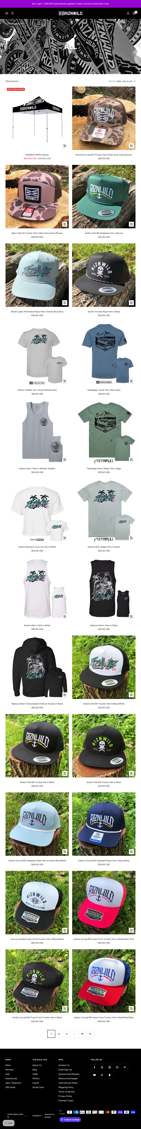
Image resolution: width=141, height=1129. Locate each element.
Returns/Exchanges (68, 1078)
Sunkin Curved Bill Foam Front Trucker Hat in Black (37, 1017)
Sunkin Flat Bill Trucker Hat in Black (104, 782)
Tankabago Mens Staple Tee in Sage (104, 468)
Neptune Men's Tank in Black (104, 625)
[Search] (12, 13)
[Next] (90, 1034)
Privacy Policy (65, 1096)
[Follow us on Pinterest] (125, 1067)
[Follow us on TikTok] (102, 1075)
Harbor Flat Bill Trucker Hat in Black (37, 782)
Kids (8, 1074)
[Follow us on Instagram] (117, 1067)
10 (82, 1034)
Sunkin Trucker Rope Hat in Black (104, 311)
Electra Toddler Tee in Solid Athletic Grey (37, 390)
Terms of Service (67, 1092)
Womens (10, 1069)
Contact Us (64, 1065)
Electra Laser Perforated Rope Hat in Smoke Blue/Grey (37, 311)
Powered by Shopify (49, 1115)
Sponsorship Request (69, 1074)
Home (8, 24)
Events (35, 1083)
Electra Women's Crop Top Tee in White (37, 547)
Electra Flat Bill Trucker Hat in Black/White (103, 704)
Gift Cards (10, 1087)
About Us (37, 1065)
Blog (34, 1069)
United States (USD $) (15, 1115)
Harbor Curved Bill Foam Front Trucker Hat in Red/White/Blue (104, 1017)
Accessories (11, 1078)
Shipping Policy (66, 1087)
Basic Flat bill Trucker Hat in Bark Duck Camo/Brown (37, 233)
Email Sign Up (65, 1069)
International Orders (68, 1083)
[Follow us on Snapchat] (109, 1075)
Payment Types (66, 1100)
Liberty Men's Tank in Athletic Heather (37, 468)
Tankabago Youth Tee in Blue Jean (103, 390)
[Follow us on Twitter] (102, 1067)
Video (35, 1074)
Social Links (38, 1087)
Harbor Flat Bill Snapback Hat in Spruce (104, 233)
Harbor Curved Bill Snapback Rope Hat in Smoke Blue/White (37, 860)
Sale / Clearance (13, 1083)
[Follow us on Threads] (109, 1067)
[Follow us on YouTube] (94, 1075)
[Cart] (134, 13)
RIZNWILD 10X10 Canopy (37, 155)
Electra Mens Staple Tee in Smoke (104, 547)
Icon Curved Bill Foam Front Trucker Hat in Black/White (37, 939)
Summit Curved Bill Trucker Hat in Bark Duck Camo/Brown (104, 155)
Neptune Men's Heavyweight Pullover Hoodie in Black (37, 704)
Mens (8, 1065)
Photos (36, 1078)
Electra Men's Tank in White (37, 625)
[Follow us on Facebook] (94, 1067)
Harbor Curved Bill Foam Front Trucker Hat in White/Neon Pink (104, 939)
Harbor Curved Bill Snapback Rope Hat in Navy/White (103, 860)
